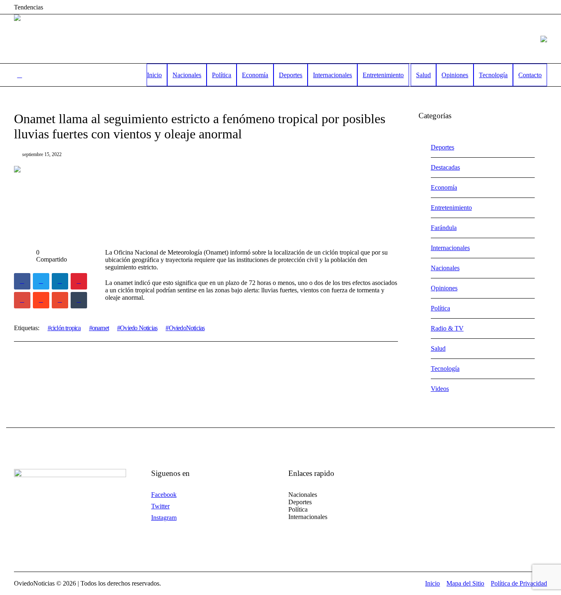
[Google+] (22, 300)
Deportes (442, 147)
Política (440, 308)
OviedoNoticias (187, 327)
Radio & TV (447, 328)
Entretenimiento (451, 207)
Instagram (164, 517)
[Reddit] (41, 300)
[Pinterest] (79, 281)
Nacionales (445, 267)
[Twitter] (41, 281)
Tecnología (445, 368)
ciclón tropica (66, 327)
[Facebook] (22, 281)
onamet (100, 327)
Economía (444, 187)
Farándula (444, 227)
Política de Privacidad (519, 583)
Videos (440, 388)
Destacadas (445, 167)
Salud (438, 348)
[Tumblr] (79, 300)
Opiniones (444, 288)
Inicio (432, 583)
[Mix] (60, 300)
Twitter (160, 506)
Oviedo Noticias (138, 327)
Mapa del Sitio (465, 583)
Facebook (164, 494)
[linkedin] (60, 281)
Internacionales (450, 247)
